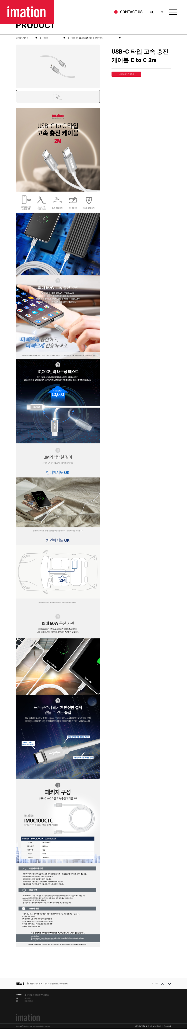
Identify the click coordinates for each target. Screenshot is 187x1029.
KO (152, 12)
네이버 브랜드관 (155, 1026)
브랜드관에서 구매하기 (126, 74)
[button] (162, 984)
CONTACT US (131, 12)
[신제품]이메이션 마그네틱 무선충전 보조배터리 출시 (47, 983)
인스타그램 (167, 1026)
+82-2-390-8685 (28, 1001)
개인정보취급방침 (141, 1026)
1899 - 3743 (27, 998)
